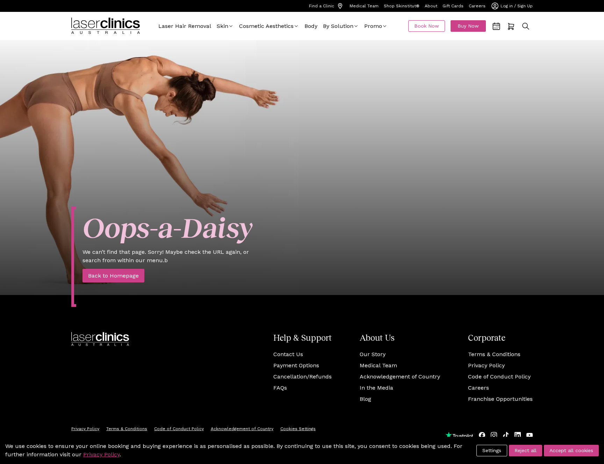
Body (310, 26)
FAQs (280, 387)
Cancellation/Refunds (302, 376)
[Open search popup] (526, 26)
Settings (491, 450)
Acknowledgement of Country (400, 376)
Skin (222, 26)
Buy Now (468, 26)
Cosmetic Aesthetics (266, 26)
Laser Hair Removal (184, 26)
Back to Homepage (113, 275)
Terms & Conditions (494, 354)
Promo (373, 26)
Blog (365, 399)
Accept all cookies (571, 450)
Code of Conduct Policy (499, 376)
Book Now (426, 26)
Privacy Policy (486, 365)
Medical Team (364, 5)
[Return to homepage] (105, 26)
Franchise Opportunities (500, 399)
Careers (477, 5)
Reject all (526, 450)
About (431, 5)
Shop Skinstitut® (401, 5)
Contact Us (288, 354)
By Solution (338, 26)
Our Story (373, 354)
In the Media (376, 387)
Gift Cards (453, 5)
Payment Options (296, 365)
